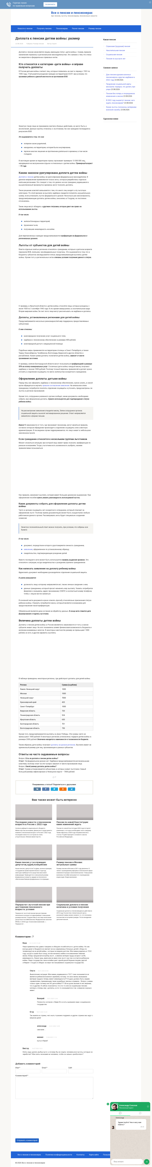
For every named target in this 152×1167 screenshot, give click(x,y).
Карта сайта (94, 1155)
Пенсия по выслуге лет (115, 59)
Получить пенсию (44, 28)
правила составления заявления (55, 385)
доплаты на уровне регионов (63, 745)
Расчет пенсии (78, 28)
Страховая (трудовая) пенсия (118, 46)
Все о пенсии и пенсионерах (71, 13)
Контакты (80, 1155)
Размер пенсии (94, 28)
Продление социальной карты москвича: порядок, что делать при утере (120, 86)
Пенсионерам (62, 28)
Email (44, 1068)
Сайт (70, 1068)
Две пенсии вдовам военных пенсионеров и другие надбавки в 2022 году (120, 77)
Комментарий (21, 1076)
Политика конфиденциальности (58, 1155)
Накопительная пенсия (115, 50)
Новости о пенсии (25, 28)
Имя (17, 1068)
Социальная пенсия (114, 55)
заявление (28, 549)
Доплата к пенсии (26, 177)
